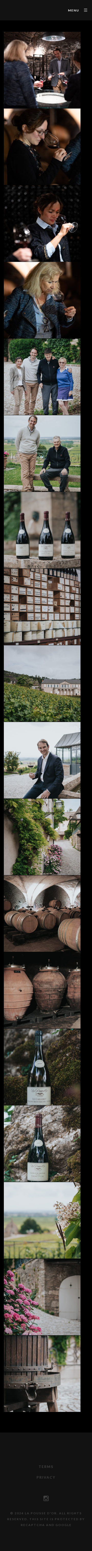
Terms (46, 1466)
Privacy (46, 1477)
